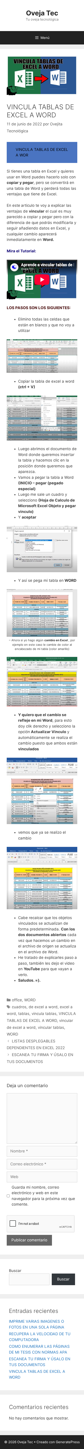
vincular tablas (51, 1027)
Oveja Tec (42, 13)
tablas (23, 1013)
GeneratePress (68, 1442)
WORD (30, 1000)
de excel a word (43, 1007)
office (17, 1000)
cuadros (19, 1007)
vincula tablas (44, 1013)
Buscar (15, 1270)
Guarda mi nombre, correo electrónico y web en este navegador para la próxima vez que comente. (43, 1196)
